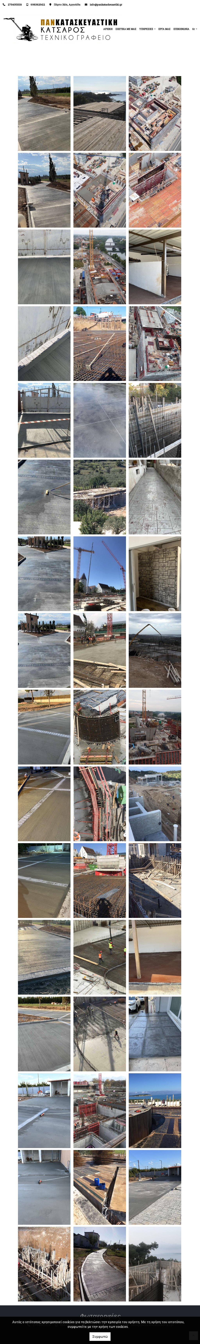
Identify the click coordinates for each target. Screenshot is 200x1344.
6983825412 (38, 4)
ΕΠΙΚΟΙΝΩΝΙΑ (181, 28)
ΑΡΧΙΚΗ (107, 28)
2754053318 (15, 4)
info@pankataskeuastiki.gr (106, 4)
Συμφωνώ (100, 1336)
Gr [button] (193, 28)
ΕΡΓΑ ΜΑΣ (164, 28)
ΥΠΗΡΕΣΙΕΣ (146, 28)
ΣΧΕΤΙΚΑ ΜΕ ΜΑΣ (125, 28)
